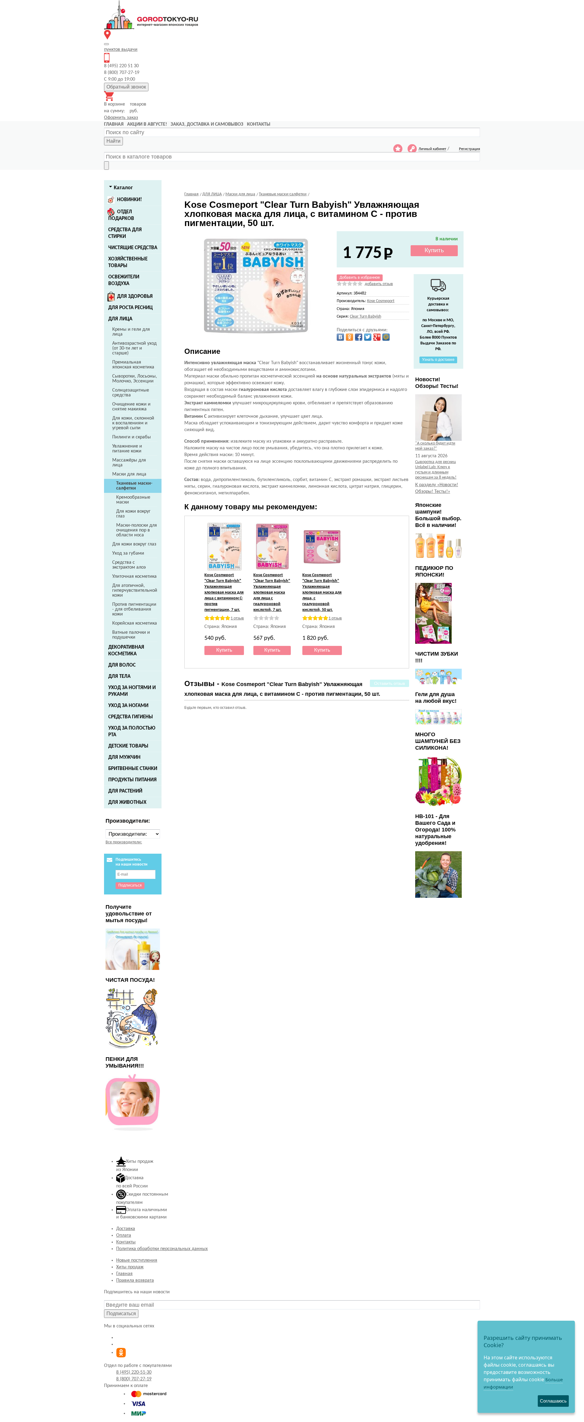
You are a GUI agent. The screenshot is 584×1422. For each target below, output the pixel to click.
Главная (124, 1273)
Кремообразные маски (133, 500)
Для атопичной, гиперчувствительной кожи (134, 590)
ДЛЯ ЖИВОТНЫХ (127, 802)
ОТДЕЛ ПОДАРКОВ (121, 215)
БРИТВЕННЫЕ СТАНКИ (132, 768)
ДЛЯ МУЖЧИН (124, 757)
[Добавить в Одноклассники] (349, 337)
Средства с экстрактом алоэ (129, 565)
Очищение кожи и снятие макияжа (131, 407)
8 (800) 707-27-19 (133, 1379)
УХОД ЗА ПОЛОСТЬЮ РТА (131, 731)
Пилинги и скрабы (131, 437)
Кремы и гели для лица (131, 332)
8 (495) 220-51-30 (133, 1372)
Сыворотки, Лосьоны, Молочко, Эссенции (134, 379)
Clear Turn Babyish (365, 316)
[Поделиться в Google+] (377, 337)
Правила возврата (135, 1280)
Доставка (125, 1228)
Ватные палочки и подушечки (131, 635)
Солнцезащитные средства (130, 393)
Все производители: (124, 842)
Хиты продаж (130, 1267)
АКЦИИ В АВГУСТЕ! (147, 124)
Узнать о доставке (438, 359)
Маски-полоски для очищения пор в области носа (136, 530)
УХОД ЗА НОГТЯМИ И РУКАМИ (132, 691)
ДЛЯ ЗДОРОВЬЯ (135, 296)
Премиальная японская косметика (133, 365)
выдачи (120, 49)
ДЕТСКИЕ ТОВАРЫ (128, 746)
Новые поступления (136, 1260)
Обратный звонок (126, 86)
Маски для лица (129, 474)
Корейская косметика (134, 623)
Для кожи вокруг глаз (133, 514)
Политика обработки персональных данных (162, 1248)
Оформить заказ (121, 117)
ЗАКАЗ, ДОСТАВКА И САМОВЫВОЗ (207, 124)
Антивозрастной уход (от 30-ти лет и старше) (134, 348)
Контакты (126, 1242)
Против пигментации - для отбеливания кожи (134, 609)
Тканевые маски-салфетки (134, 486)
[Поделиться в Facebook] (358, 337)
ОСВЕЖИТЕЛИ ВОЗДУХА (123, 280)
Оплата (123, 1235)
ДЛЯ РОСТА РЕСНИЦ (130, 307)
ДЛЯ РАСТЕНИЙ (125, 791)
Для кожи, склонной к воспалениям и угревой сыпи (133, 423)
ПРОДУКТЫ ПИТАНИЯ (132, 779)
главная (113, 124)
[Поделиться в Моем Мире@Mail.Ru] (386, 337)
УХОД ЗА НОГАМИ (128, 705)
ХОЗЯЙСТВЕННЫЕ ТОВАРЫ (128, 262)
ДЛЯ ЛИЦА (120, 319)
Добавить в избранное (359, 277)
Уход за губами (128, 553)
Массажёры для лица (129, 463)
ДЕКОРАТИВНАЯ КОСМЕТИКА (126, 651)
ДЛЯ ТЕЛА (119, 676)
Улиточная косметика (134, 576)
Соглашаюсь (553, 1400)
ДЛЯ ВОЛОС (122, 665)
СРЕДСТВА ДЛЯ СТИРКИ (125, 233)
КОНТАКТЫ (258, 124)
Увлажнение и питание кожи (127, 449)
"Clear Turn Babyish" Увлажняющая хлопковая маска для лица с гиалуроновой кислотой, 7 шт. (271, 592)
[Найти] (106, 165)
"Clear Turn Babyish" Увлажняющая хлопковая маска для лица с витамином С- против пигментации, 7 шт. (224, 592)
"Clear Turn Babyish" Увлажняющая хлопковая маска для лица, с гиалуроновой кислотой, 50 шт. (322, 592)
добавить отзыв (379, 284)
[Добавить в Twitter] (367, 337)
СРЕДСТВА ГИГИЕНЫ (130, 717)
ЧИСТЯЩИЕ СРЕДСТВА (132, 247)
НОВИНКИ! (129, 199)
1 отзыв (237, 618)
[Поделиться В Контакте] (340, 337)
